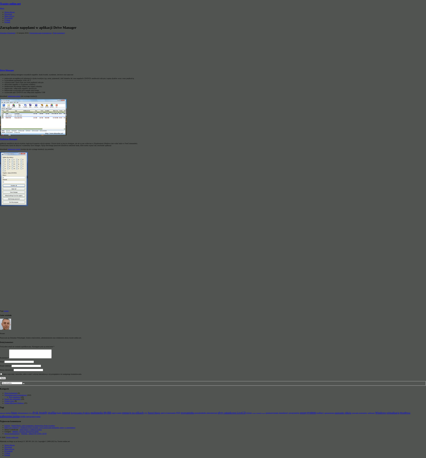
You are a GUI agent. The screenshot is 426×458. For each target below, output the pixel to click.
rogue (254, 413)
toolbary (320, 413)
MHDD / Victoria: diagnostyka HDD (25, 432)
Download (8, 14)
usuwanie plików (343, 412)
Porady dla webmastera (12, 399)
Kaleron (7, 426)
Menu (2, 8)
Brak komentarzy (59, 33)
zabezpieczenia (10, 416)
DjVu (30, 413)
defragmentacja (23, 413)
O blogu (7, 20)
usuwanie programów (359, 413)
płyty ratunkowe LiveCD (232, 412)
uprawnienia (329, 413)
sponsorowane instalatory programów (282, 413)
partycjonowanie (168, 413)
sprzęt (303, 412)
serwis (263, 413)
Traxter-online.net (10, 3)
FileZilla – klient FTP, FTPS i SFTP (34, 434)
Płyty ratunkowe (14, 397)
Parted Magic (154, 413)
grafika (52, 412)
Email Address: (6, 366)
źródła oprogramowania (30, 416)
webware (371, 413)
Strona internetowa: (7, 370)
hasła (59, 413)
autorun (2, 413)
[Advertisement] (66, 49)
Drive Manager (7, 70)
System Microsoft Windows (14, 403)
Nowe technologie (10, 393)
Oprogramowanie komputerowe (40, 33)
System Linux (9, 401)
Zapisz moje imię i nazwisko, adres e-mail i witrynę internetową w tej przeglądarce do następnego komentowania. (42, 374)
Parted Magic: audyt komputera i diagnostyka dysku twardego (33, 426)
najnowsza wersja (14, 96)
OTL (145, 413)
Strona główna (9, 12)
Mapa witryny (9, 16)
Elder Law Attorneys (11, 428)
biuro (14, 412)
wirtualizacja (392, 412)
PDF (178, 413)
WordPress (405, 412)
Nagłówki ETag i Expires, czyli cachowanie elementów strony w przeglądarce (48, 428)
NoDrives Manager (8, 139)
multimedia (96, 412)
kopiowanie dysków (80, 413)
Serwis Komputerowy (12, 434)
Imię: (2, 362)
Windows (380, 412)
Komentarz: (4, 358)
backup (8, 413)
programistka (187, 412)
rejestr (249, 413)
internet (66, 412)
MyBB (107, 412)
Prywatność (8, 18)
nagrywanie (116, 413)
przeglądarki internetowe (206, 413)
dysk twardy (40, 412)
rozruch (259, 413)
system (6, 311)
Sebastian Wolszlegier (7, 33)
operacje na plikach (133, 412)
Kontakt (7, 22)
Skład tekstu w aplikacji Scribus (31, 430)
